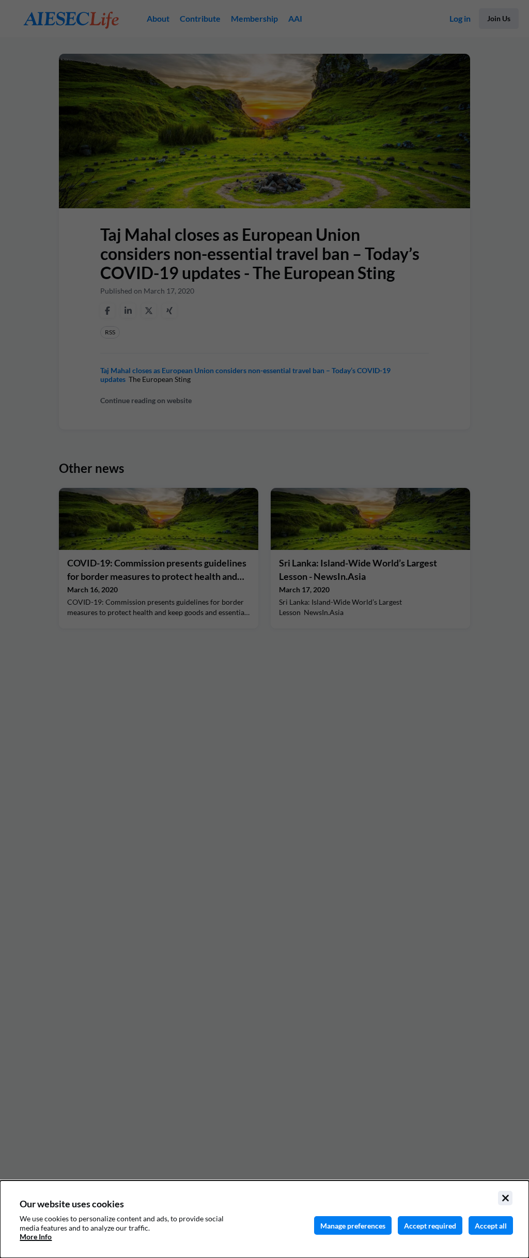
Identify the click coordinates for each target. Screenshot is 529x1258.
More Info (36, 1236)
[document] (264, 1219)
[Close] (505, 1198)
